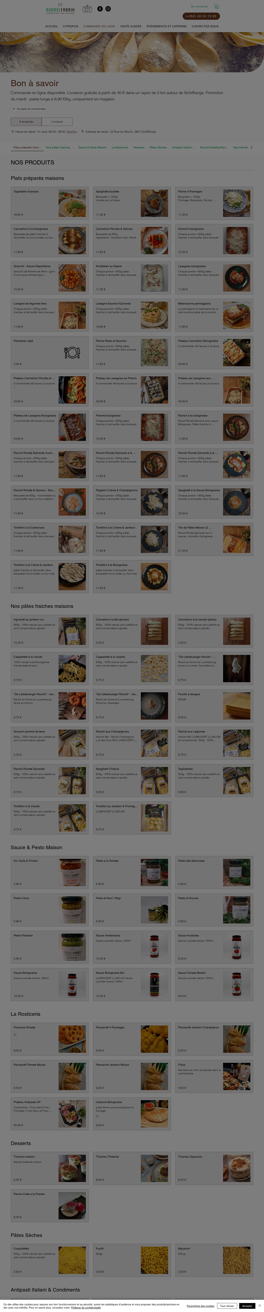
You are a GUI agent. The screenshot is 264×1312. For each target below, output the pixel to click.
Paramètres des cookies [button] (200, 1306)
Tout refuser (227, 1306)
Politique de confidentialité (86, 1307)
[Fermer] (260, 1306)
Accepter (247, 1306)
